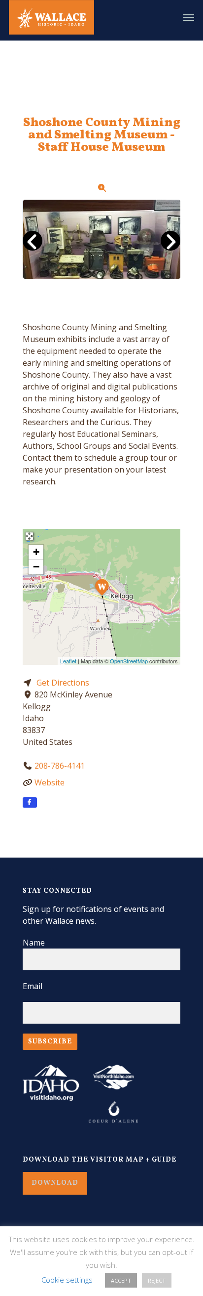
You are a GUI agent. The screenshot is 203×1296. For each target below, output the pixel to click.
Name (34, 942)
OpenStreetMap (129, 661)
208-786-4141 (59, 765)
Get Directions (62, 682)
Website (49, 782)
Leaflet (68, 661)
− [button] (36, 567)
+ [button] (36, 552)
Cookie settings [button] (67, 1280)
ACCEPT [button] (121, 1280)
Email (32, 986)
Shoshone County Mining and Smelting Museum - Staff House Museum (101, 135)
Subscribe (50, 1041)
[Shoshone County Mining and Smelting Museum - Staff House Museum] (102, 586)
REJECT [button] (157, 1280)
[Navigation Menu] (188, 17)
